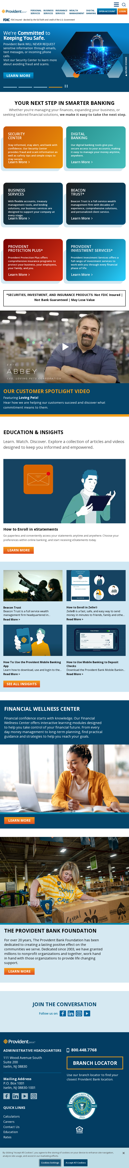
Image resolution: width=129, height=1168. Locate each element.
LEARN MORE (18, 75)
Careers (8, 1122)
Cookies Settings (50, 1162)
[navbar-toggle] (64, 347)
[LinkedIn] (15, 1095)
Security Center (8, 130)
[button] (10, 87)
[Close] (123, 1153)
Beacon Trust (12, 607)
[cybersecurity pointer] (82, 1106)
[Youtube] (87, 1014)
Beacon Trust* (71, 186)
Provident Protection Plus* (13, 243)
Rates (7, 1137)
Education (10, 1132)
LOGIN (122, 11)
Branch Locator (95, 1063)
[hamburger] (116, 4)
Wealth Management (76, 12)
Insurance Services (61, 12)
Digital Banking (91, 12)
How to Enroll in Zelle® (82, 607)
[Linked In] (71, 1014)
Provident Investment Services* (79, 243)
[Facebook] (63, 1014)
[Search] (123, 4)
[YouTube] (25, 1095)
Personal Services (36, 12)
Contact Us (11, 1127)
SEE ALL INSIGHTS (22, 684)
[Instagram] (79, 1014)
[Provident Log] (19, 1041)
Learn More (18, 162)
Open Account (107, 11)
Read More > (11, 619)
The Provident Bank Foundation (50, 930)
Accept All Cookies (75, 1162)
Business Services (48, 12)
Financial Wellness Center (42, 708)
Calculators (11, 1116)
